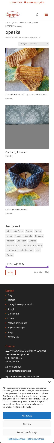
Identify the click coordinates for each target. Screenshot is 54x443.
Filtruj (10, 272)
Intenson (10, 241)
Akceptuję (27, 415)
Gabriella (28, 236)
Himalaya (39, 236)
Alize (9, 231)
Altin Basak (18, 231)
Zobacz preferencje (27, 432)
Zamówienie (14, 336)
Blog (10, 295)
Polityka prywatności (17, 439)
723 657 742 (17, 2)
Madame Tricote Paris (33, 245)
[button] (49, 382)
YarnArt (10, 255)
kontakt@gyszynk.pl (21, 370)
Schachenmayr (27, 250)
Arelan (38, 231)
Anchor (29, 231)
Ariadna (18, 236)
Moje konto (13, 313)
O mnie (11, 318)
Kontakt (11, 299)
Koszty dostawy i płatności (20, 304)
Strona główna (11, 22)
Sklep (10, 332)
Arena (9, 236)
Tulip (38, 250)
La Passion (21, 241)
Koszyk (11, 309)
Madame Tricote (14, 245)
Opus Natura (12, 250)
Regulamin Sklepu (16, 327)
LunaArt (32, 241)
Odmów (27, 423)
